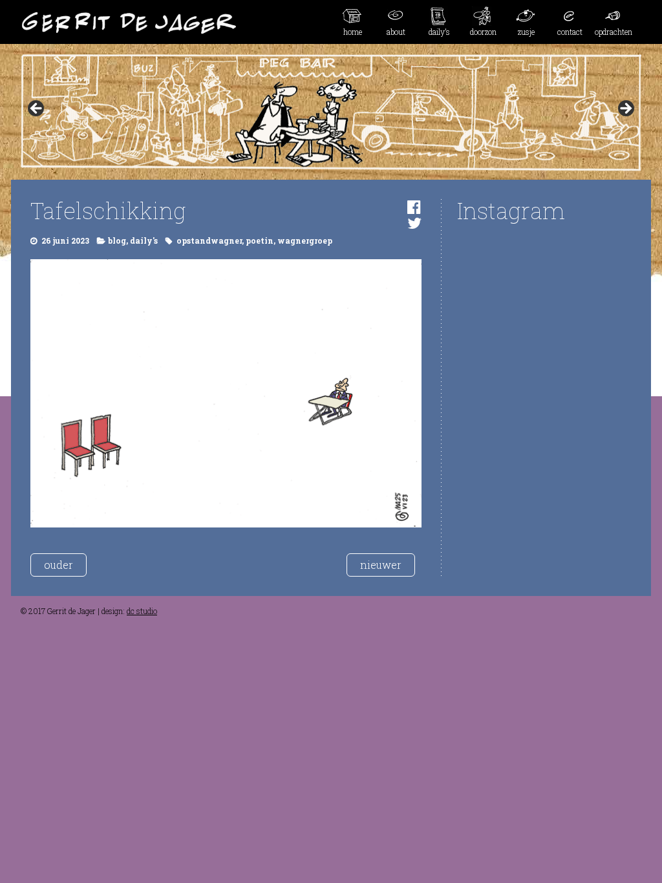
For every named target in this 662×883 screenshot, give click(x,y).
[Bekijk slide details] (331, 112)
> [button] (625, 109)
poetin (259, 240)
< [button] (37, 109)
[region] (331, 112)
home (352, 32)
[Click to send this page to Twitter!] (414, 223)
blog (117, 240)
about (396, 32)
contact (569, 32)
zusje (526, 32)
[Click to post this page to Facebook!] (414, 207)
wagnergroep (304, 240)
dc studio (142, 611)
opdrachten (613, 32)
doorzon (483, 32)
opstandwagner (209, 240)
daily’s (439, 32)
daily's (144, 240)
